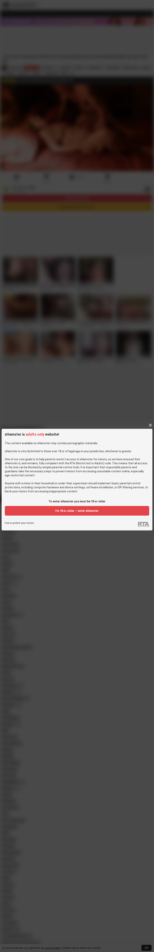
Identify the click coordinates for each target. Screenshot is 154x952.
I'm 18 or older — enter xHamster (77, 510)
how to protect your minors (19, 523)
